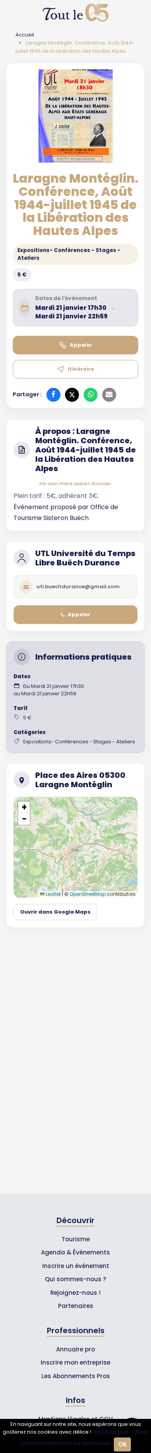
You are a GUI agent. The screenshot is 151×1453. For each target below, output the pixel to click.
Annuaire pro (75, 1349)
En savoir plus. (112, 1432)
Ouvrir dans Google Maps (55, 912)
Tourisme (76, 1239)
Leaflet (53, 894)
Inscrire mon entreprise (75, 1362)
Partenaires (75, 1306)
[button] (24, 807)
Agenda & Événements (75, 1252)
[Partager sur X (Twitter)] (72, 395)
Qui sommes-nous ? (75, 1279)
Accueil (24, 34)
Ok (122, 1444)
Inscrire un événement (75, 1266)
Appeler (81, 345)
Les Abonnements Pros (75, 1376)
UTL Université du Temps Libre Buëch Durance (85, 558)
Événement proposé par (52, 507)
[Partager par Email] (109, 395)
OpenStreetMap (88, 894)
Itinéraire (81, 369)
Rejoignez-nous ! (75, 1293)
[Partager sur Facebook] (53, 395)
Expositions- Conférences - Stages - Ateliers (68, 254)
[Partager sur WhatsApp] (91, 395)
